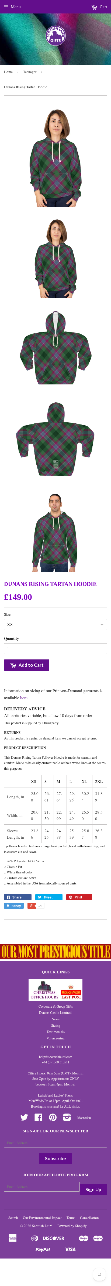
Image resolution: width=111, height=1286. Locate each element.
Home (8, 71)
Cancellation (89, 1217)
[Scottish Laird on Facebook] (38, 1119)
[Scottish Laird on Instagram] (67, 1119)
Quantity (11, 638)
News (56, 1019)
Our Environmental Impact (42, 1217)
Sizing (55, 1025)
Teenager (29, 71)
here (23, 697)
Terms (71, 1217)
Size (7, 614)
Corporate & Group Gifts (56, 1006)
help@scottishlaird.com (55, 1056)
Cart (103, 6)
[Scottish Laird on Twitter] (24, 1119)
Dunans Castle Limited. (55, 1012)
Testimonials (56, 1031)
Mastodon (84, 1117)
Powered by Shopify (72, 1225)
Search (13, 1217)
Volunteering (55, 1038)
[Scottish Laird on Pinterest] (53, 1119)
